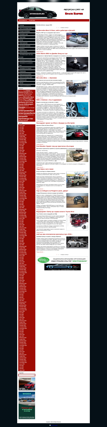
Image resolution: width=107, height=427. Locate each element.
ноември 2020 (22, 232)
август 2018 (22, 274)
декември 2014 (22, 340)
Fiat (25, 94)
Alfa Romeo (21, 91)
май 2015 (21, 333)
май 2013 (21, 368)
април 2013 (22, 370)
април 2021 (22, 224)
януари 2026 (22, 136)
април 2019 (22, 261)
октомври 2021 (22, 215)
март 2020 (21, 244)
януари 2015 (22, 339)
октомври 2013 (22, 360)
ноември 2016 (22, 306)
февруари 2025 (22, 153)
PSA (23, 100)
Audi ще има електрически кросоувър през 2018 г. (54, 234)
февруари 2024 (22, 172)
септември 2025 (23, 142)
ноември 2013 (22, 359)
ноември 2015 (22, 325)
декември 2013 (22, 357)
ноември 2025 (22, 139)
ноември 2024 (22, 158)
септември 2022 (23, 198)
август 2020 (22, 237)
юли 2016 (21, 312)
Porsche (20, 100)
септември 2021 (23, 217)
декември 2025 (22, 138)
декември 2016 (22, 305)
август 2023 (22, 181)
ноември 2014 (22, 342)
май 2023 (21, 186)
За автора (32, 20)
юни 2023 (21, 184)
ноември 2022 (22, 195)
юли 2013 (21, 365)
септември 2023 (23, 179)
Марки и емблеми (23, 51)
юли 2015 (21, 329)
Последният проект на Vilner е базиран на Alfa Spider (55, 123)
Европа (23, 105)
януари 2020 (22, 247)
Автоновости (23, 20)
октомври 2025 (22, 141)
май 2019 (21, 260)
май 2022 (21, 204)
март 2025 (21, 151)
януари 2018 (22, 285)
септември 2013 (23, 362)
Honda (30, 94)
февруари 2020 (22, 246)
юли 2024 (21, 164)
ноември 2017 (22, 288)
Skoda (32, 100)
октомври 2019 (22, 252)
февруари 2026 (22, 134)
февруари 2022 (22, 209)
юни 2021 (21, 221)
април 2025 (22, 150)
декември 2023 (22, 175)
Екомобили (22, 48)
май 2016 (21, 316)
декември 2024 (22, 156)
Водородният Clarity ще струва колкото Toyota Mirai (55, 211)
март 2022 (21, 207)
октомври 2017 (22, 289)
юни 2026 (21, 128)
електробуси (21, 108)
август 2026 (22, 125)
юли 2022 (21, 201)
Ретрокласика (23, 71)
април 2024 (22, 169)
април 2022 (22, 206)
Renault (27, 100)
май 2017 (21, 297)
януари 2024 (22, 173)
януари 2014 (22, 356)
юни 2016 (21, 314)
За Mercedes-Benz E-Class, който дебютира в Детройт (55, 30)
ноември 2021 (22, 213)
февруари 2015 (22, 337)
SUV (27, 102)
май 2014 (21, 350)
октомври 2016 (22, 308)
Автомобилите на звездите (25, 68)
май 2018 (21, 278)
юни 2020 (21, 240)
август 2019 (22, 255)
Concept (25, 92)
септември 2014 (23, 345)
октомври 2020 (22, 234)
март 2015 (21, 336)
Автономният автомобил (25, 45)
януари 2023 (22, 192)
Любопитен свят (23, 79)
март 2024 (21, 170)
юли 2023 (21, 182)
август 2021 (22, 218)
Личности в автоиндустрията (26, 77)
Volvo (20, 105)
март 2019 (21, 263)
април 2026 (22, 131)
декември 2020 (22, 230)
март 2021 (21, 226)
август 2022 (22, 199)
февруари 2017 (22, 302)
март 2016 (21, 319)
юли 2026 (21, 127)
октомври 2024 (22, 159)
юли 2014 (21, 347)
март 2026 (21, 133)
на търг (32, 114)
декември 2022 (22, 193)
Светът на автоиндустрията (26, 28)
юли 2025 (21, 145)
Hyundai (25, 95)
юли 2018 (21, 275)
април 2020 (22, 243)
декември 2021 (22, 212)
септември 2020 (23, 235)
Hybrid (20, 95)
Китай (27, 105)
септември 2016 (23, 309)
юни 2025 (21, 147)
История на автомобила (25, 31)
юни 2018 (21, 277)
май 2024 (21, 167)
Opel (24, 99)
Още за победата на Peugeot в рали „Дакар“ (52, 191)
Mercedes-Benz (28, 97)
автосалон (28, 107)
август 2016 (22, 311)
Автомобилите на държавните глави (26, 64)
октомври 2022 (22, 196)
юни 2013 (21, 367)
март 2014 (21, 353)
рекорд (21, 120)
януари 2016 (22, 322)
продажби (23, 116)
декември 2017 (22, 286)
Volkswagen (28, 104)
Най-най (21, 82)
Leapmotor (21, 97)
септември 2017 (23, 291)
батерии (32, 107)
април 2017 (22, 299)
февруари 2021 (22, 227)
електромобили (27, 113)
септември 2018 (23, 272)
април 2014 (22, 351)
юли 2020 (21, 238)
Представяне (22, 37)
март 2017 (21, 300)
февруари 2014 (22, 354)
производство (26, 118)
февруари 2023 (22, 190)
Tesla (31, 102)
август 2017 (22, 292)
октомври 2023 (22, 178)
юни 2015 (21, 331)
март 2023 (21, 189)
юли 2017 (21, 294)
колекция (20, 114)
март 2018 (21, 281)
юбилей (25, 120)
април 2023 (22, 187)
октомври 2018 (22, 271)
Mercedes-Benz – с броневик (46, 78)
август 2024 (22, 162)
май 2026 (21, 130)
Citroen (21, 92)
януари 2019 (22, 266)
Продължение (40, 51)
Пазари (22, 107)
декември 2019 (22, 249)
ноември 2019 (22, 251)
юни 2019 (21, 258)
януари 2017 (22, 303)
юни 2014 (21, 348)
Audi (24, 91)
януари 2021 (22, 229)
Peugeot (29, 99)
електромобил (26, 110)
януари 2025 (22, 155)
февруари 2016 (22, 320)
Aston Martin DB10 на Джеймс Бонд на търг (52, 53)
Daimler (29, 92)
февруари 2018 (22, 283)
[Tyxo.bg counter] (54, 425)
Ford (27, 94)
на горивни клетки (26, 114)
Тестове (21, 40)
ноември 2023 (22, 176)
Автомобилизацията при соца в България (26, 56)
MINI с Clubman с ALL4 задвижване (49, 100)
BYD (31, 91)
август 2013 (22, 364)
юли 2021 (21, 220)
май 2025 (21, 148)
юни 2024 (21, 165)
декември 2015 (22, 323)
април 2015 (22, 334)
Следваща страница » (64, 27)
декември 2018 (22, 268)
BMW (28, 91)
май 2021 (21, 223)
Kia (30, 95)
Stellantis (22, 102)
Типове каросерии (23, 42)
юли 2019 (21, 257)
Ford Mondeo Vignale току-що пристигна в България (55, 146)
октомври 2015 (22, 326)
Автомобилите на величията (26, 60)
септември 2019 (23, 254)
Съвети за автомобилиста (25, 85)
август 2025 (22, 144)
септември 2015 (23, 328)
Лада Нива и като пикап (44, 169)
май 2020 (21, 241)
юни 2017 (21, 295)
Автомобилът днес (24, 34)
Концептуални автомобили (25, 74)
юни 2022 (21, 203)
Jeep (28, 95)
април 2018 (22, 280)
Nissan (20, 99)
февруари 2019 (22, 265)
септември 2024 (23, 161)
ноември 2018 (22, 269)
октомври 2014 (22, 343)
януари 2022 (22, 210)
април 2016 (22, 317)
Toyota (21, 104)
